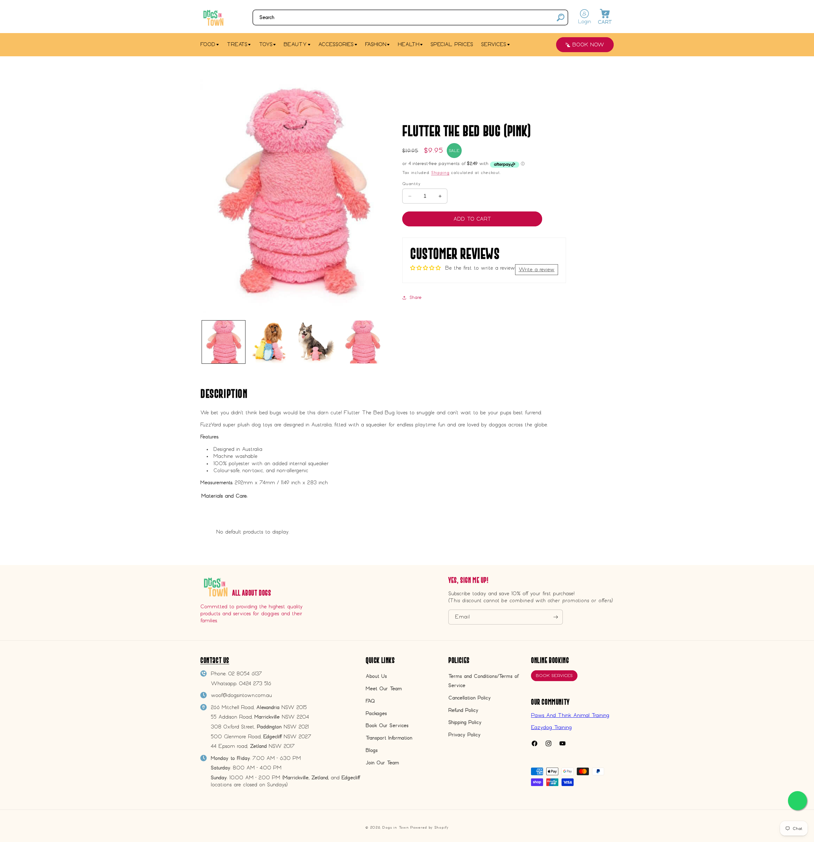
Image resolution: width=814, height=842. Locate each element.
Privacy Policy (464, 735)
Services (493, 44)
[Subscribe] (555, 617)
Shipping (440, 172)
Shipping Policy (465, 722)
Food (207, 44)
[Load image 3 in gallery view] (316, 342)
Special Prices (452, 44)
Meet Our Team (384, 689)
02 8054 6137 (245, 674)
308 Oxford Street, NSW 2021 (260, 727)
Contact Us (214, 660)
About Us (376, 676)
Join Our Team (382, 763)
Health (408, 44)
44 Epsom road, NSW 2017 (253, 746)
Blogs (372, 750)
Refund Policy (463, 710)
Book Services (554, 675)
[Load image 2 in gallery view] (270, 342)
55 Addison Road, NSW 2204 (260, 717)
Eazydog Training (551, 727)
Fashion (375, 44)
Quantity (411, 183)
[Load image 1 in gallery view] (223, 342)
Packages (376, 713)
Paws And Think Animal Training (570, 715)
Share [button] (416, 297)
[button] (410, 17)
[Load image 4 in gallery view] (362, 342)
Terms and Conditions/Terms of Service (483, 680)
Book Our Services (387, 725)
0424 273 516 (255, 683)
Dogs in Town (395, 827)
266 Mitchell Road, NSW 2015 (259, 707)
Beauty (295, 44)
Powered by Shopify (429, 827)
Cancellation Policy (469, 698)
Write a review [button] (537, 269)
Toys (265, 44)
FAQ (370, 701)
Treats (237, 44)
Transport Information (389, 738)
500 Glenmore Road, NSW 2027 (261, 737)
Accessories (336, 44)
